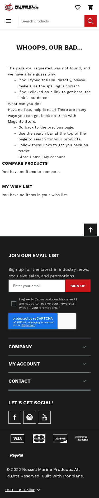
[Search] (90, 21)
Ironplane (73, 475)
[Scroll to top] (90, 230)
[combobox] (57, 21)
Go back (26, 127)
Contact (19, 381)
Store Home (29, 157)
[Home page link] (20, 7)
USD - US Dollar (20, 490)
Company (20, 346)
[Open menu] (8, 21)
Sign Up (77, 286)
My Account (54, 157)
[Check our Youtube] (44, 417)
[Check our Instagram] (29, 417)
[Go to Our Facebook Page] (14, 417)
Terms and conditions (51, 299)
